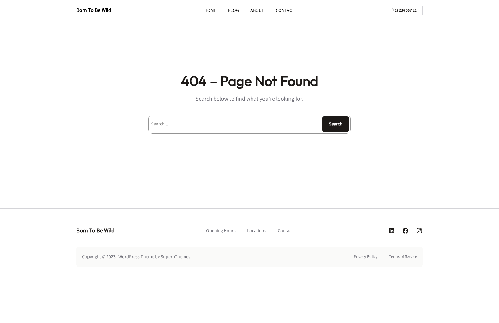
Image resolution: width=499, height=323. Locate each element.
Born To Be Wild (93, 10)
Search (335, 124)
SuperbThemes (175, 257)
